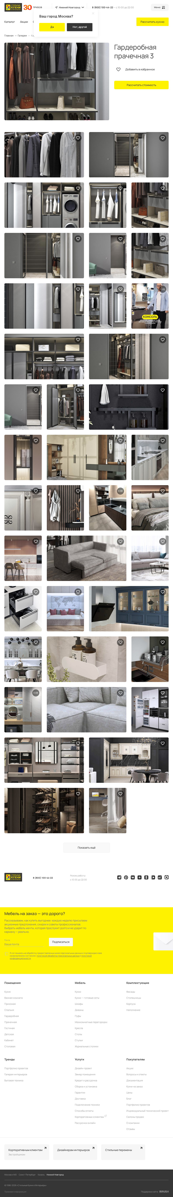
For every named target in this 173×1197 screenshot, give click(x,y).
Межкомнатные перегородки (91, 1022)
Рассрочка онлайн (85, 1122)
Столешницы (133, 997)
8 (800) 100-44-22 (102, 7)
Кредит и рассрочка (86, 1080)
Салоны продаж (135, 1116)
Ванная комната (13, 997)
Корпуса (130, 1003)
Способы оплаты (84, 1110)
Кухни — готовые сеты (87, 997)
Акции (24, 22)
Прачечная (10, 1022)
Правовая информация (15, 1191)
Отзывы (130, 1129)
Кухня (7, 991)
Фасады (130, 991)
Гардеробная (11, 1016)
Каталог (9, 22)
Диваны (79, 1009)
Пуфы (78, 1016)
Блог (129, 1098)
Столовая (9, 1046)
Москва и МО (10, 1174)
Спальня (9, 1009)
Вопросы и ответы (136, 1074)
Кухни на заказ (134, 1086)
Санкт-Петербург (27, 1174)
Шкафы (79, 1003)
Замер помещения (85, 1074)
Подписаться (60, 942)
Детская (9, 1034)
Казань (41, 1174)
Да (52, 27)
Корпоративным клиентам (89, 1116)
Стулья (79, 1040)
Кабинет (9, 1040)
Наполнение (133, 1009)
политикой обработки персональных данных (58, 955)
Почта (7, 940)
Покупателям (135, 1059)
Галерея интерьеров (15, 1074)
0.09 (162, 289)
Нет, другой (80, 27)
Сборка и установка (86, 1086)
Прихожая (10, 1003)
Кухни (78, 991)
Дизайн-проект (83, 1068)
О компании (133, 1122)
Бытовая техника (13, 1080)
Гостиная (9, 1028)
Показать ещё (86, 847)
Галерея (22, 35)
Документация (134, 1080)
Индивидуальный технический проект (147, 1110)
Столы (78, 1034)
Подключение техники (87, 1104)
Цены (129, 1092)
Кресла (79, 1028)
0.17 (120, 490)
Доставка (80, 1098)
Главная (9, 35)
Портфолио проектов (16, 1068)
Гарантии (80, 1092)
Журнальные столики (86, 1046)
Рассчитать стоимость (141, 85)
